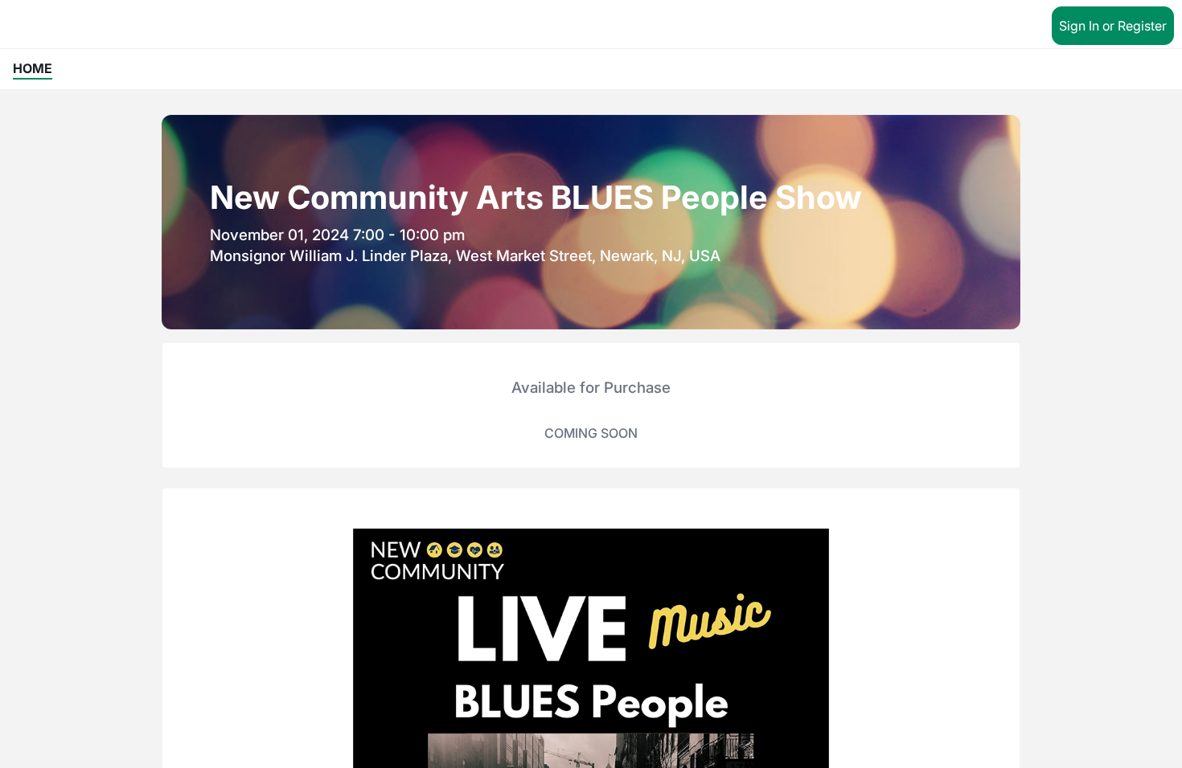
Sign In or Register (1113, 26)
